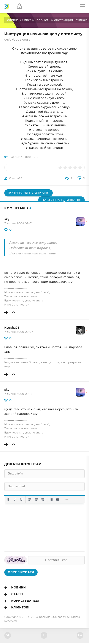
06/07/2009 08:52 (17, 40)
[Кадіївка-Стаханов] (6, 6)
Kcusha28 (15, 178)
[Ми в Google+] (80, 635)
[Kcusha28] (80, 328)
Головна (12, 20)
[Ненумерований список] (51, 499)
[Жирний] (8, 499)
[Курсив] (15, 499)
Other (26, 20)
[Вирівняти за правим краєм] (43, 499)
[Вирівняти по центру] (36, 499)
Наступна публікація (61, 200)
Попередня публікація (28, 193)
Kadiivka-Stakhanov (52, 617)
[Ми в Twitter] (7, 635)
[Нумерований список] (57, 499)
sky (7, 219)
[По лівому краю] (30, 499)
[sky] (80, 219)
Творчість (42, 20)
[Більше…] (66, 499)
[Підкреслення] (21, 499)
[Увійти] (19, 6)
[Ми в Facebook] (44, 635)
